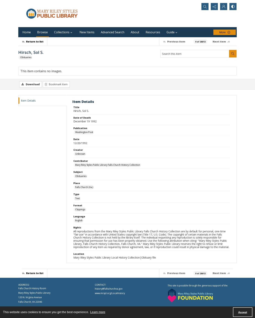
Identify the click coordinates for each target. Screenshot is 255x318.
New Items (87, 32)
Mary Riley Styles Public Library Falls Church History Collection (107, 164)
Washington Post (84, 132)
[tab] (42, 100)
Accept (242, 312)
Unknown (80, 153)
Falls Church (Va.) (84, 187)
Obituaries (25, 57)
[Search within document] (233, 53)
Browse (42, 32)
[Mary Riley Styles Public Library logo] (52, 14)
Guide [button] (171, 32)
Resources (153, 32)
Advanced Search (112, 32)
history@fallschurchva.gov (108, 288)
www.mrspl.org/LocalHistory (110, 293)
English (79, 220)
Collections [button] (61, 32)
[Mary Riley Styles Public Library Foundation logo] (190, 295)
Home (26, 32)
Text (77, 198)
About (135, 32)
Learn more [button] (97, 312)
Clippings (80, 209)
